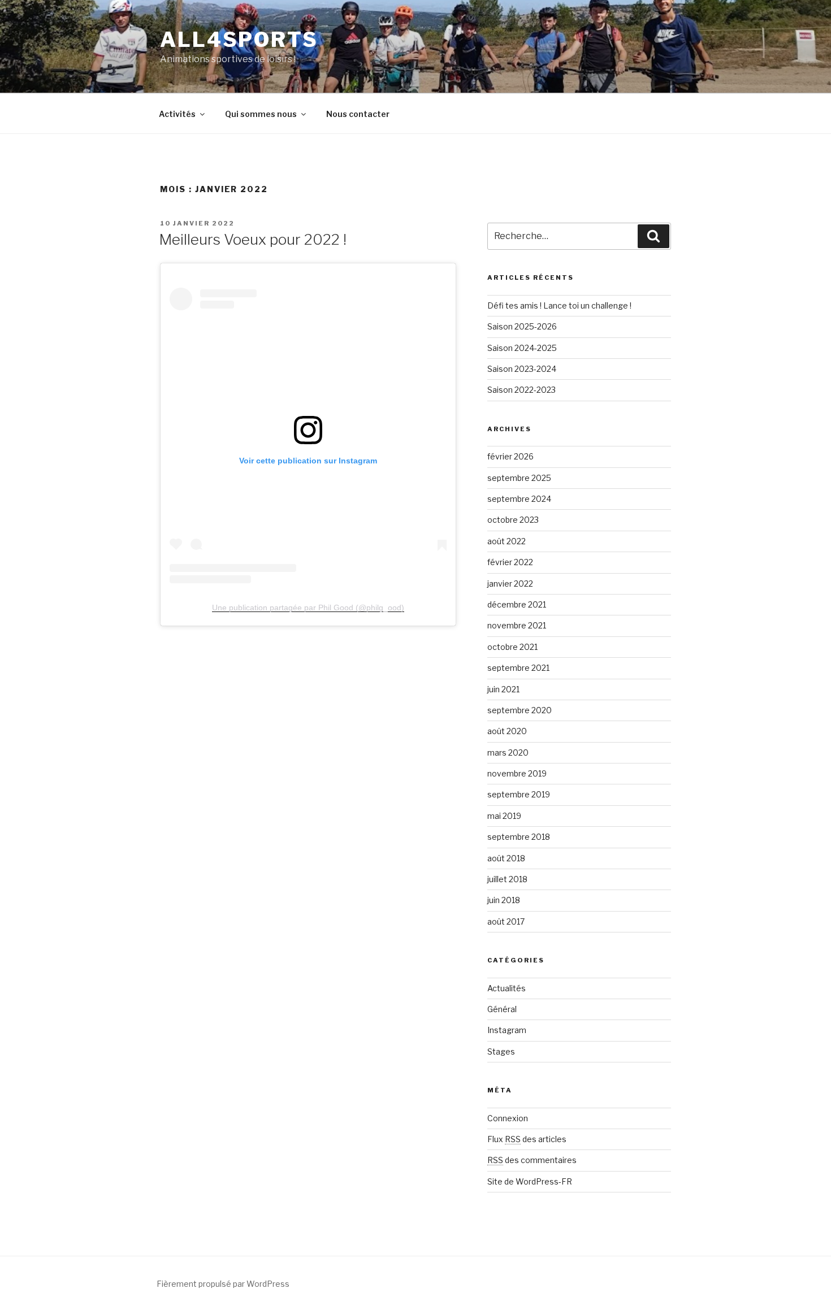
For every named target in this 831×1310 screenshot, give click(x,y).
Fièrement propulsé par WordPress (223, 1284)
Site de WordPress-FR (529, 1181)
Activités (177, 114)
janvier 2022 (510, 583)
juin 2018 (503, 900)
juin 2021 (503, 689)
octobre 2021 (512, 647)
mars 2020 (508, 752)
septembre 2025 (519, 478)
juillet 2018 (507, 879)
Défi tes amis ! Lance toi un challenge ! (559, 305)
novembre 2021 (516, 625)
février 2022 (510, 562)
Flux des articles (526, 1139)
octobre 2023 (513, 519)
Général (502, 1009)
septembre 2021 (518, 668)
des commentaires (532, 1160)
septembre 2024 (519, 499)
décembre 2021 (516, 604)
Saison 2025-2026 (522, 326)
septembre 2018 (518, 836)
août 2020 (507, 731)
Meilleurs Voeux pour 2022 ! (253, 239)
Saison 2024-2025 (522, 348)
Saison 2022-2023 (521, 389)
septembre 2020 (519, 710)
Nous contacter (357, 114)
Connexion (507, 1118)
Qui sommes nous (261, 114)
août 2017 (506, 921)
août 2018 (506, 858)
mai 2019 (504, 816)
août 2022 (506, 541)
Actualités (506, 988)
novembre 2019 (517, 773)
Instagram (506, 1030)
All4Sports (239, 39)
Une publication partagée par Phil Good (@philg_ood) (308, 607)
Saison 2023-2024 (521, 369)
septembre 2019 (518, 794)
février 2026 (510, 456)
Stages (501, 1051)
